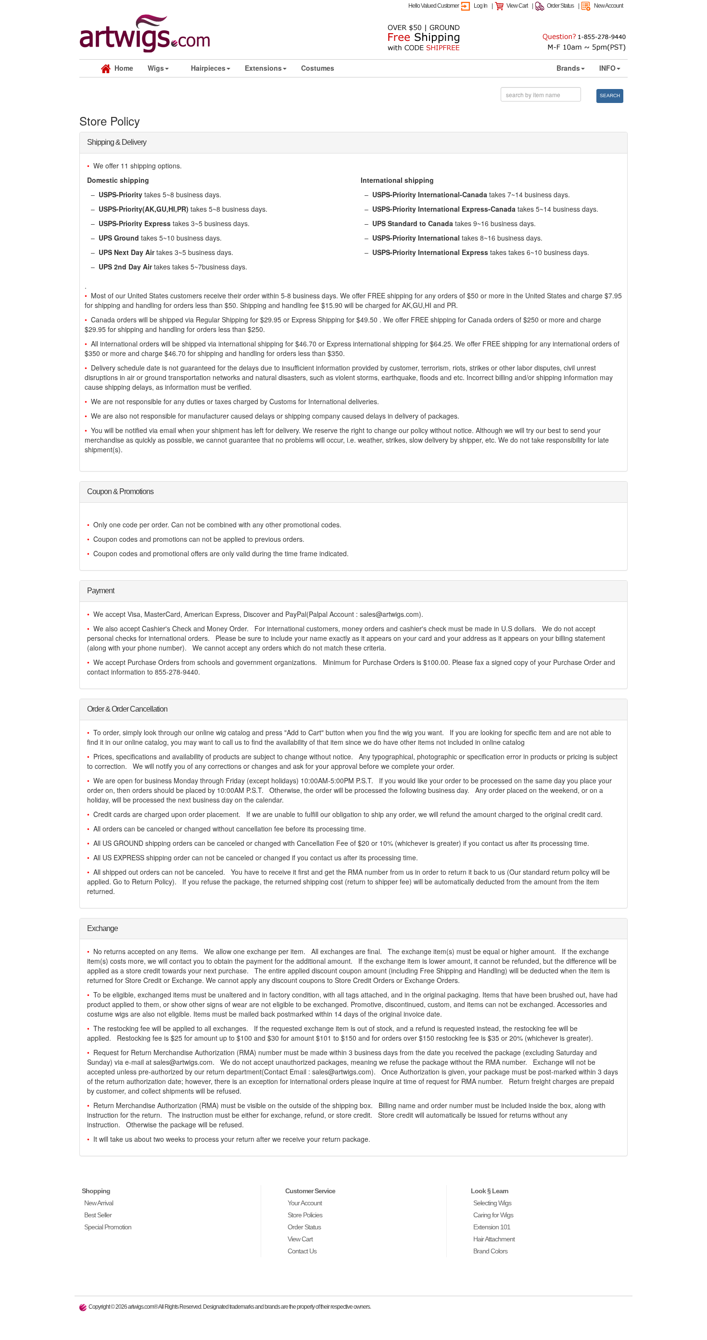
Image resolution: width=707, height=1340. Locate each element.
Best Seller (98, 1215)
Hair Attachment (494, 1239)
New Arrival (98, 1203)
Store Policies (305, 1215)
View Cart (517, 5)
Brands (568, 68)
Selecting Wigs (492, 1203)
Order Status (560, 5)
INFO (607, 68)
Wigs (156, 68)
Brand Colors (490, 1251)
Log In (480, 5)
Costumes (317, 68)
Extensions (263, 68)
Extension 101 (491, 1227)
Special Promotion (107, 1227)
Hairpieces (208, 68)
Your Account (305, 1203)
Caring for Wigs (493, 1215)
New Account (608, 5)
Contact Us (302, 1251)
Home (122, 68)
